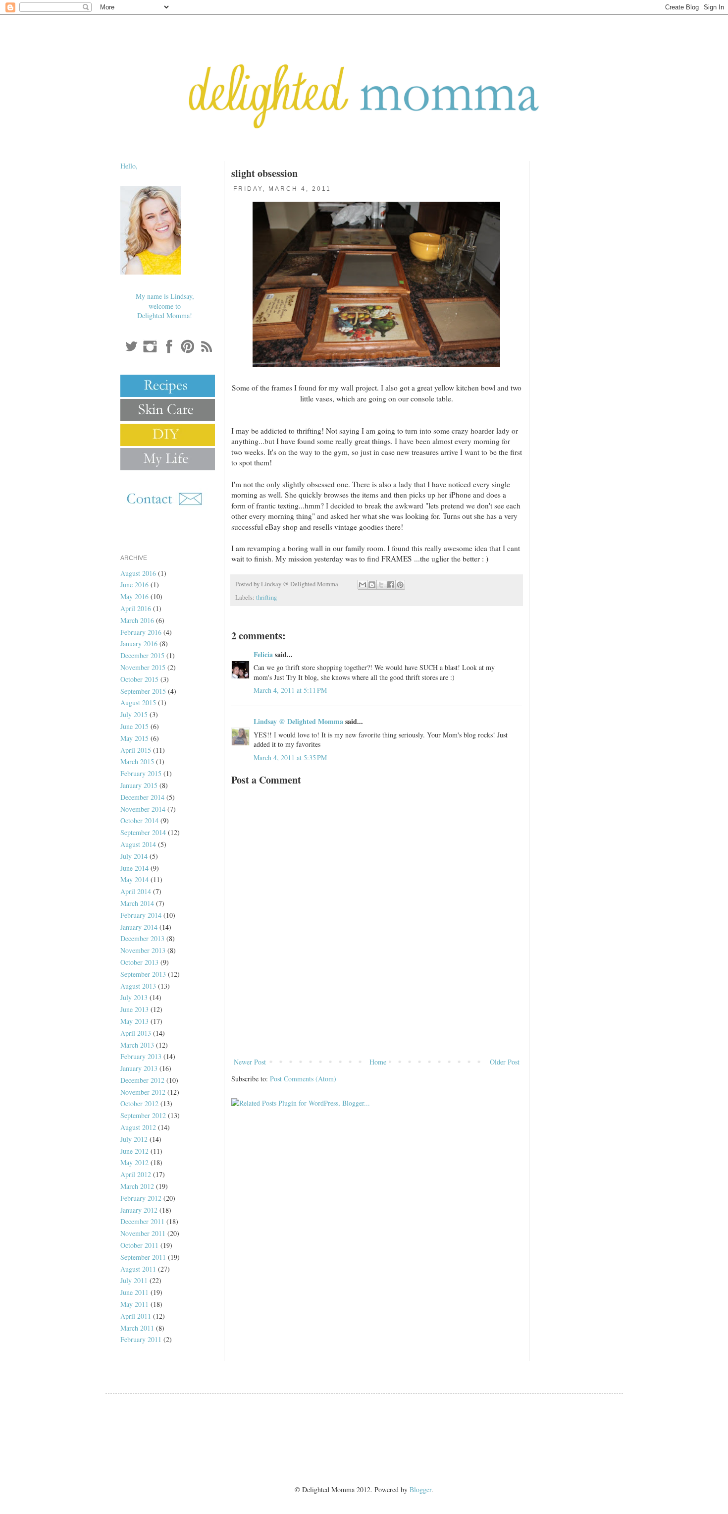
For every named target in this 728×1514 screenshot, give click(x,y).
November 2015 (142, 667)
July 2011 (134, 1280)
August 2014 (138, 844)
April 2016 (135, 608)
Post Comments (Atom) (303, 1078)
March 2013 (137, 1045)
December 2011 (142, 1221)
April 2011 (135, 1316)
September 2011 (143, 1257)
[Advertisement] (376, 1028)
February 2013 (140, 1056)
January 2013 (138, 1068)
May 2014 (134, 879)
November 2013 (142, 950)
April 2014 (135, 891)
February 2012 (140, 1198)
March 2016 (137, 620)
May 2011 (134, 1304)
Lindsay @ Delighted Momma (298, 721)
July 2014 (134, 856)
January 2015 (138, 785)
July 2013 (134, 997)
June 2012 (134, 1151)
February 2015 (140, 773)
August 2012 (138, 1127)
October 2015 (139, 679)
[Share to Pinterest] (400, 585)
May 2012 (134, 1162)
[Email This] (362, 585)
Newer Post (250, 1061)
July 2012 (134, 1139)
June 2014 (134, 868)
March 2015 (137, 761)
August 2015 (138, 702)
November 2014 (142, 809)
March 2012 (137, 1186)
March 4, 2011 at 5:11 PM (290, 690)
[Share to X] (381, 585)
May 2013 (134, 1021)
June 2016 (134, 584)
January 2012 (138, 1210)
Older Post (505, 1061)
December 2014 (142, 797)
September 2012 (143, 1115)
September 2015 (143, 691)
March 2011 (137, 1328)
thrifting (266, 597)
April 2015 (135, 750)
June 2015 (134, 726)
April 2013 (135, 1033)
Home (377, 1061)
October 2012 (139, 1103)
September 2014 (143, 832)
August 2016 (138, 573)
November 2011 (142, 1233)
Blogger (420, 1489)
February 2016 (140, 632)
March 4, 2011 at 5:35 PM (290, 757)
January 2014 (138, 927)
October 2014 (139, 820)
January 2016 (138, 643)
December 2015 (142, 655)
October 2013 (139, 962)
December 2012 (142, 1080)
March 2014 (137, 903)
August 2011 (138, 1269)
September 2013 (143, 974)
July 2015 (134, 714)
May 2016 (134, 596)
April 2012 (135, 1174)
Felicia (263, 654)
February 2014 (140, 915)
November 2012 (142, 1092)
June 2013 (134, 1009)
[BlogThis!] (372, 585)
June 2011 (134, 1292)
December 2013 (142, 938)
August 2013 (138, 986)
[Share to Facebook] (391, 585)
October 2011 (139, 1245)
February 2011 (140, 1339)
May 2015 (134, 738)
